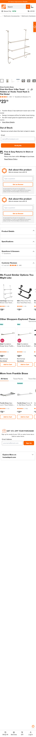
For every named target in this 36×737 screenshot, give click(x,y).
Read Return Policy (10, 159)
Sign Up (29, 443)
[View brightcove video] (28, 80)
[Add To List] (28, 89)
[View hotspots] (23, 80)
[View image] (2, 80)
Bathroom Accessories (12, 16)
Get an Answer (18, 184)
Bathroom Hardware (29, 16)
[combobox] (16, 7)
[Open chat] (34, 27)
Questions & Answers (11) (23, 97)
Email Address (7, 439)
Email (3, 135)
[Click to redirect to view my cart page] (32, 7)
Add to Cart (8, 364)
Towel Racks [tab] (18, 379)
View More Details (8, 122)
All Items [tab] (4, 379)
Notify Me (18, 145)
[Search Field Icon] (28, 7)
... (1, 16)
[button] (18, 231)
